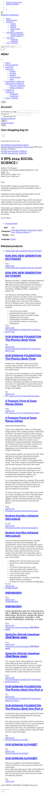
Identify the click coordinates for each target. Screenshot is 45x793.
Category (10, 147)
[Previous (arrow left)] (2, 791)
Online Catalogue (16, 36)
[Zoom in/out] (2, 789)
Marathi (13, 27)
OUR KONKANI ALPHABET (21, 744)
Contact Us (10, 38)
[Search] (3, 49)
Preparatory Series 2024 (23, 147)
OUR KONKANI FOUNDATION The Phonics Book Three (23, 338)
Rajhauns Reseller (12, 4)
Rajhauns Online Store (14, 2)
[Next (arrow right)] (4, 791)
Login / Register (12, 43)
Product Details (11, 223)
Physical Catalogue (17, 34)
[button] (6, 9)
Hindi (12, 31)
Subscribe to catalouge (14, 32)
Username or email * (9, 112)
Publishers (14, 39)
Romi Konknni (15, 29)
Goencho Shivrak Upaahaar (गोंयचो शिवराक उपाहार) (22, 636)
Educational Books (18, 230)
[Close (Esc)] (8, 789)
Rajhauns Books (11, 20)
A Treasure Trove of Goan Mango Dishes (21, 402)
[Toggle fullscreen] (4, 789)
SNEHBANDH (13, 592)
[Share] (6, 789)
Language (9, 22)
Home (8, 18)
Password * (5, 114)
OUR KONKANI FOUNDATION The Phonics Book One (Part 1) (24, 688)
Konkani (13, 25)
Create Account (7, 123)
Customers (14, 41)
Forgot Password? (8, 118)
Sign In (4, 121)
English (13, 24)
